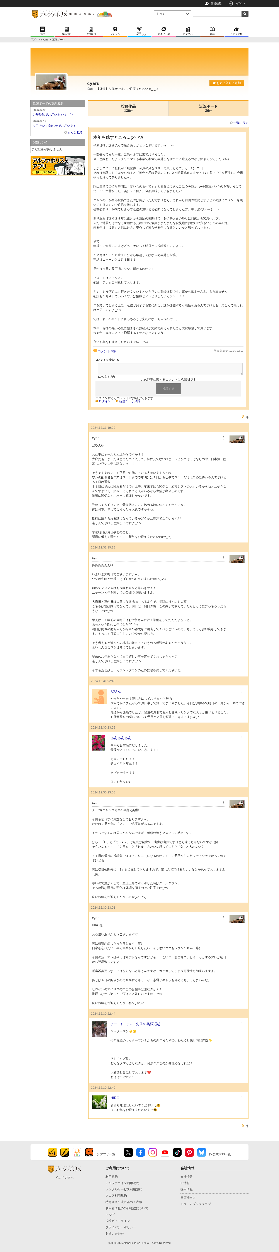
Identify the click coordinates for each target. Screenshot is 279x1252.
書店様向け (188, 1197)
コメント (107, 351)
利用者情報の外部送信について (126, 1208)
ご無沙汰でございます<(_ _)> (53, 112)
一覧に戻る (240, 123)
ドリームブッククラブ (195, 1204)
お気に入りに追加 (228, 83)
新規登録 (216, 3)
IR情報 (185, 1183)
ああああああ (121, 738)
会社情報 (186, 1176)
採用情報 (186, 1189)
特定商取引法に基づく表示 (123, 1202)
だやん (116, 691)
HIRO (115, 1098)
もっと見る (75, 132)
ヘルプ (110, 1214)
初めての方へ (64, 1177)
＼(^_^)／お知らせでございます (54, 123)
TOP (34, 39)
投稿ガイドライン (117, 1221)
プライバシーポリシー (120, 1227)
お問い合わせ (114, 1233)
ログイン (240, 3)
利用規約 (111, 1176)
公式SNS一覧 (222, 1154)
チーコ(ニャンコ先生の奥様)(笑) (135, 1024)
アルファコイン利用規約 (122, 1183)
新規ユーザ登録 (129, 401)
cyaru (44, 39)
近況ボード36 (208, 108)
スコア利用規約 (116, 1195)
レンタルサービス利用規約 (123, 1189)
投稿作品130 (128, 108)
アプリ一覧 (107, 1154)
